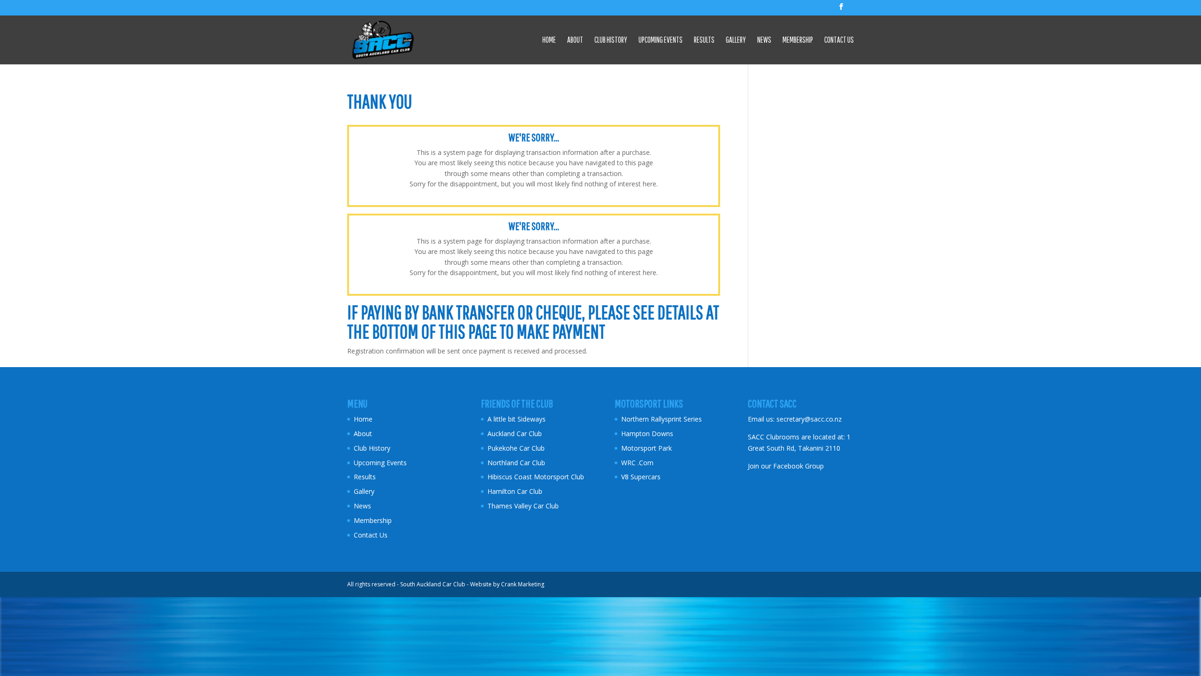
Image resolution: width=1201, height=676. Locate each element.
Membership (798, 40)
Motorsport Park (646, 448)
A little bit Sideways (516, 419)
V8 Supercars (641, 476)
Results (704, 40)
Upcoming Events (661, 40)
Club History (610, 40)
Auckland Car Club (514, 433)
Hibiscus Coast (509, 476)
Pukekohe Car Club (516, 448)
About (575, 40)
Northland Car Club (516, 462)
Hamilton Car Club (514, 491)
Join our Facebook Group (786, 465)
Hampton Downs (647, 433)
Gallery (736, 40)
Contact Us (839, 40)
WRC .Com (637, 462)
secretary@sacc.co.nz (809, 419)
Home (549, 40)
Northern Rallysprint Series (661, 419)
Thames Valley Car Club (523, 505)
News (764, 40)
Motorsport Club (560, 476)
